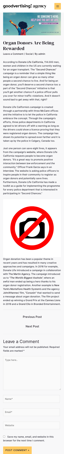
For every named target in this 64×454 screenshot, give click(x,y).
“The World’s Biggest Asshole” (26, 277)
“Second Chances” (45, 69)
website (31, 152)
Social (29, 53)
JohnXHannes (11, 292)
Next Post (32, 326)
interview (8, 170)
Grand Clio (24, 304)
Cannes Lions (52, 300)
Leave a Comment (13, 53)
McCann (45, 110)
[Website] (31, 425)
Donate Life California (30, 62)
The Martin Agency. (20, 273)
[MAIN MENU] (57, 6)
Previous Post (32, 316)
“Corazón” (31, 292)
